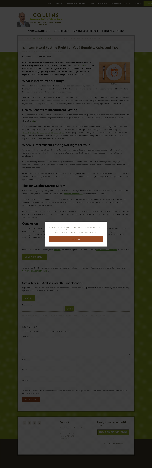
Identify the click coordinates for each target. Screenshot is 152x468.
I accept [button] (76, 239)
